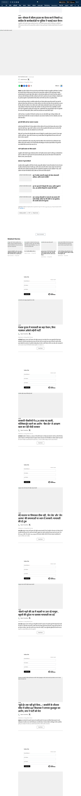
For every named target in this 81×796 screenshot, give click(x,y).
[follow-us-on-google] (61, 85)
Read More (40, 348)
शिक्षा (20, 5)
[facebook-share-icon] (24, 86)
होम (6, 5)
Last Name (26, 289)
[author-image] (19, 80)
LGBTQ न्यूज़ (40, 5)
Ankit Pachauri (24, 79)
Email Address (27, 281)
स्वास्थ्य (24, 5)
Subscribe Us (54, 5)
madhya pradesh (22, 213)
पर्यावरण (34, 5)
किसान (29, 5)
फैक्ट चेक (61, 5)
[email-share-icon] (29, 86)
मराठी (71, 5)
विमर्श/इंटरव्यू (47, 5)
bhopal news (35, 213)
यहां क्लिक (21, 208)
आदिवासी (15, 5)
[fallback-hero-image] (15, 246)
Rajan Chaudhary (24, 334)
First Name (26, 285)
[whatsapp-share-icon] (19, 86)
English (66, 5)
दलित (10, 5)
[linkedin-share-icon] (26, 86)
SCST (29, 213)
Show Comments (40, 234)
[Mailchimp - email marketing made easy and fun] (52, 295)
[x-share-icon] (22, 86)
